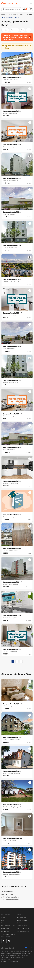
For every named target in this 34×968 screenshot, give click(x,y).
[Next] (25, 661)
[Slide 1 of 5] (14, 107)
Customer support (22, 925)
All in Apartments (7, 891)
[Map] (31, 9)
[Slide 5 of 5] (19, 107)
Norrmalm (14, 30)
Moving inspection (22, 920)
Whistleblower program (8, 934)
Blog (2, 920)
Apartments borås (7, 894)
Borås (21, 14)
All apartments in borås (11, 17)
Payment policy (5, 931)
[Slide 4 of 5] (18, 107)
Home (3, 14)
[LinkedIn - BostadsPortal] (8, 941)
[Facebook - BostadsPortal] (3, 941)
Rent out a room (21, 917)
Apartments (12, 14)
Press (3, 923)
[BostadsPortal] (9, 3)
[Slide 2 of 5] (15, 107)
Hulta (28, 30)
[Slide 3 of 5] (17, 107)
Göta (22, 30)
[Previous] (9, 661)
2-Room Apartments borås (10, 897)
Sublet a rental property (24, 923)
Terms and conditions (23, 928)
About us (3, 917)
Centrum (5, 30)
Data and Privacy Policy (8, 925)
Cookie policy (5, 928)
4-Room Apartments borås (10, 900)
